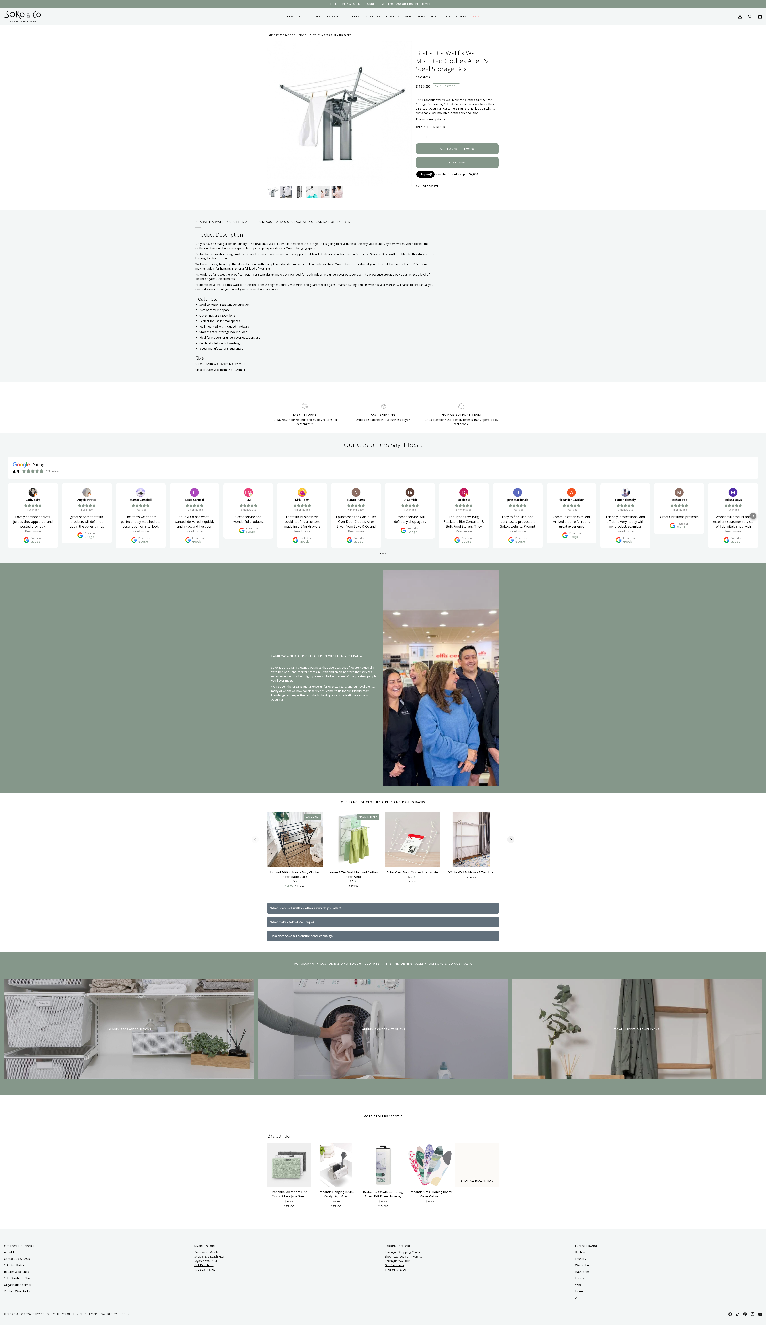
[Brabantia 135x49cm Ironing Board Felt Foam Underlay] (383, 1165)
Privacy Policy (44, 1314)
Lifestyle (580, 1278)
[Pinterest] (745, 1314)
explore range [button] (586, 1246)
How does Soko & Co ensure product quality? (301, 936)
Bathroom (582, 1272)
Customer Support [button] (19, 1246)
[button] (314, 16)
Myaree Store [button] (205, 1246)
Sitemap (91, 1314)
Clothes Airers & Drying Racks (330, 35)
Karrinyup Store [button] (398, 1246)
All (576, 1298)
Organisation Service (17, 1285)
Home (579, 1291)
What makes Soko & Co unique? (292, 922)
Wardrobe (582, 1265)
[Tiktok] (737, 1314)
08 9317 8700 (206, 1269)
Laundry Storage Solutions (286, 35)
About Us (10, 1252)
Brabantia (423, 77)
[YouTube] (760, 1314)
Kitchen (580, 1252)
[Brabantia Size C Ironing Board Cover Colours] (430, 1165)
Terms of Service (70, 1314)
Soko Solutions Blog (17, 1278)
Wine (578, 1285)
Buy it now (457, 162)
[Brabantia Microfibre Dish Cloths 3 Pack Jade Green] (289, 1165)
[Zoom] (339, 113)
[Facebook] (730, 1314)
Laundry (580, 1259)
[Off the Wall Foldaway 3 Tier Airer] (471, 839)
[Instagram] (752, 1314)
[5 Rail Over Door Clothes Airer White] (412, 839)
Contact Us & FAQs (17, 1259)
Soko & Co (15, 1314)
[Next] (510, 839)
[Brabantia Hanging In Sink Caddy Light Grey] (336, 1165)
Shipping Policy (14, 1265)
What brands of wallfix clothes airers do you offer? (305, 908)
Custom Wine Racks (17, 1291)
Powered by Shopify (114, 1314)
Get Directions (204, 1265)
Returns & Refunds (16, 1272)
